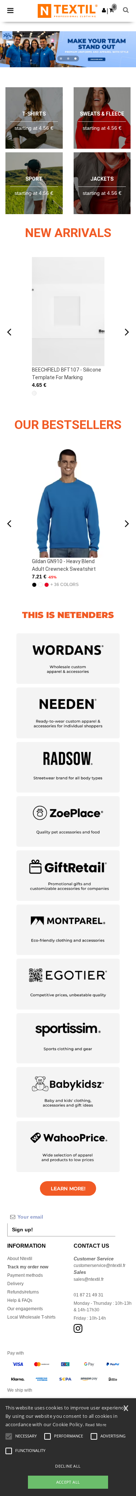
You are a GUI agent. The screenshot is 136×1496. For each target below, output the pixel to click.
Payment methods (25, 1275)
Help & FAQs (19, 1300)
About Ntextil (19, 1258)
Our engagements (25, 1308)
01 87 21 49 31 (88, 1295)
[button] (104, 10)
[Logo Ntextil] (68, 10)
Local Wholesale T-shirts (31, 1317)
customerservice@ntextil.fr (99, 1265)
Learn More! (68, 1188)
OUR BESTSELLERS (68, 424)
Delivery (15, 1283)
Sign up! (22, 1229)
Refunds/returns (23, 1292)
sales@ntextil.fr (89, 1279)
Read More (96, 1424)
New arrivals (68, 232)
